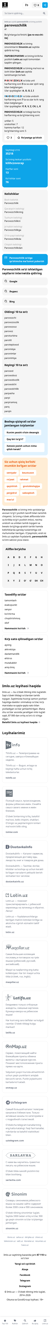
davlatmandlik (12, 653)
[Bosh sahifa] (13, 5)
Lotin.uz (17, 59)
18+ (41, 1299)
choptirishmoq (12, 618)
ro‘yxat (10, 479)
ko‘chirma (10, 613)
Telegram (25, 1280)
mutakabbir (11, 662)
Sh (36, 580)
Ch (41, 580)
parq (6, 406)
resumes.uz (40, 1241)
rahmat (24, 479)
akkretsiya (10, 649)
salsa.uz (20, 1237)
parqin (7, 411)
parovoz (8, 331)
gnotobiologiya (31, 486)
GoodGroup (23, 1299)
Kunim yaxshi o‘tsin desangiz (23, 432)
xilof (7, 622)
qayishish (12, 486)
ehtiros (8, 658)
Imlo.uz (6, 536)
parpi (7, 397)
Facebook (25, 1275)
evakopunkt (11, 604)
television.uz (10, 1241)
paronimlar (10, 353)
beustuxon (28, 472)
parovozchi (10, 317)
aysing (8, 644)
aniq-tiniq (10, 667)
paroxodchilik (11, 388)
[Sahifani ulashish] (45, 5)
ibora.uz (11, 1237)
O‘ (25, 580)
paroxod (8, 370)
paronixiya (9, 349)
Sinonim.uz (25, 47)
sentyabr (12, 472)
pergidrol (12, 492)
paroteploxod (11, 344)
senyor (8, 609)
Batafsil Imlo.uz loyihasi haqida (20, 722)
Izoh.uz (20, 71)
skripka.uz (29, 1237)
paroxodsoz (10, 375)
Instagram (25, 1286)
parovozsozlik (11, 322)
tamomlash (11, 600)
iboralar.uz (29, 1241)
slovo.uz (39, 1237)
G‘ (31, 580)
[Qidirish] (44, 13)
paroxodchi (10, 384)
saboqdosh (28, 492)
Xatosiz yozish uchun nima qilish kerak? (22, 447)
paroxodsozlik (11, 379)
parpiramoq (10, 402)
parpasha (9, 393)
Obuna (10, 1299)
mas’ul (10, 499)
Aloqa (25, 1269)
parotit (8, 340)
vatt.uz (20, 1241)
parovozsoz (10, 326)
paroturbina (10, 335)
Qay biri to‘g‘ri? (15, 439)
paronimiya (10, 358)
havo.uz (25, 1245)
